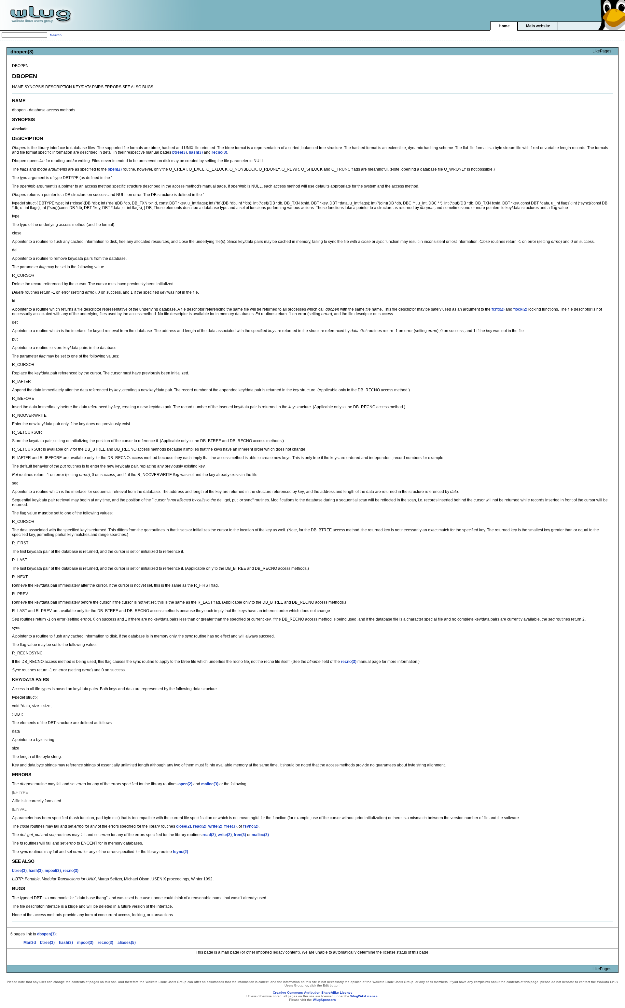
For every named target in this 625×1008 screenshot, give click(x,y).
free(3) (230, 826)
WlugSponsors (324, 999)
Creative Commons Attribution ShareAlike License (313, 992)
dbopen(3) (46, 934)
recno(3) (219, 152)
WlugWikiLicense (364, 996)
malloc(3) (209, 784)
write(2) (215, 826)
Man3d (29, 942)
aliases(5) (127, 942)
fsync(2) (250, 826)
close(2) (183, 826)
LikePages (601, 51)
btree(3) (179, 152)
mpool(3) (53, 870)
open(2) (115, 169)
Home (504, 26)
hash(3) (196, 152)
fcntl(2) (498, 309)
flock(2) (520, 309)
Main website (538, 26)
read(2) (199, 826)
